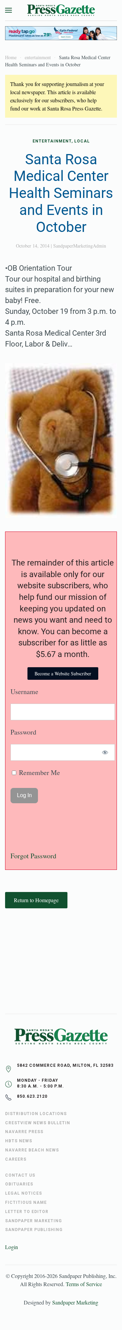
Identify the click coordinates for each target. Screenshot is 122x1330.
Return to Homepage (36, 900)
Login (11, 1246)
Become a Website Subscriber (63, 673)
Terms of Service (84, 1283)
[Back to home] (61, 10)
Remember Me (38, 772)
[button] (8, 10)
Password (23, 732)
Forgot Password (33, 855)
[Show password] (105, 752)
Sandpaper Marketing (75, 1302)
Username (24, 691)
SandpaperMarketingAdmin (79, 245)
